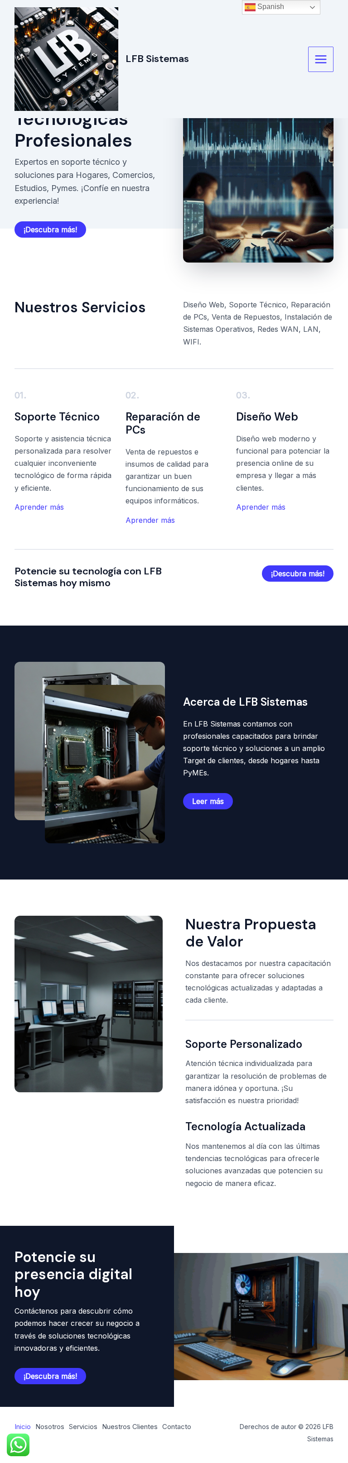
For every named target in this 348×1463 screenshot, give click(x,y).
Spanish (270, 6)
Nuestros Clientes (130, 1426)
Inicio (22, 1426)
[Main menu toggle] (321, 59)
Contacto (176, 1426)
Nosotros (49, 1426)
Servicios (83, 1426)
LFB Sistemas (157, 58)
